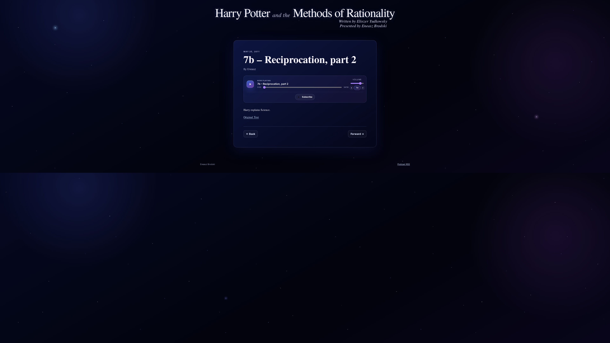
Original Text (251, 117)
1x (357, 88)
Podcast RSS (403, 164)
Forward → (357, 133)
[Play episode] (250, 84)
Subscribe (305, 97)
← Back (250, 133)
